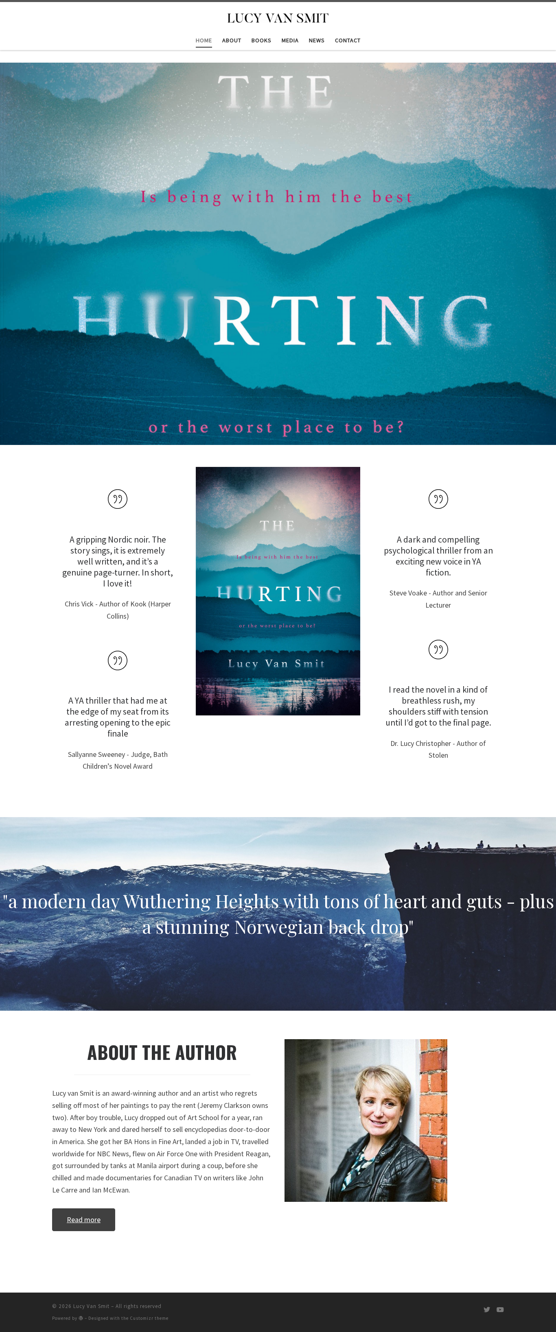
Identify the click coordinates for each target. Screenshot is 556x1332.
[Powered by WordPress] (81, 1318)
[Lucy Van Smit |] (278, 16)
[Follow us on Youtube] (500, 1310)
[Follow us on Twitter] (487, 1310)
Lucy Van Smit (91, 1306)
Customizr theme (149, 1318)
